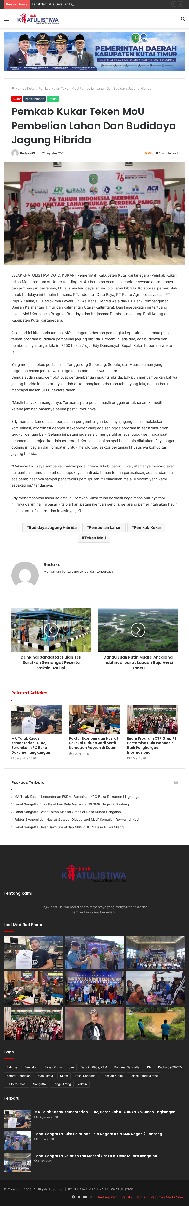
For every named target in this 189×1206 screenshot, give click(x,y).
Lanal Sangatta (85, 1075)
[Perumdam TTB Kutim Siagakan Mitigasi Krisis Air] (155, 1023)
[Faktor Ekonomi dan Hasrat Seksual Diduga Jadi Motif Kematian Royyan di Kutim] (94, 719)
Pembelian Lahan (105, 527)
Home (19, 88)
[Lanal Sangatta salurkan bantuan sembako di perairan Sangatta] (155, 988)
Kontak (142, 1197)
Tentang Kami (107, 1197)
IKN (148, 1067)
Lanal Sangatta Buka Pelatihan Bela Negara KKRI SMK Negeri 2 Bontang (71, 804)
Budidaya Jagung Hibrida (53, 527)
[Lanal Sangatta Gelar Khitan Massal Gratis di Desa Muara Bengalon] (155, 952)
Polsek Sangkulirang (143, 1075)
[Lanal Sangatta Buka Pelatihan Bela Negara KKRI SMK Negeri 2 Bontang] (94, 952)
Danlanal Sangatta (127, 1067)
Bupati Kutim (53, 1067)
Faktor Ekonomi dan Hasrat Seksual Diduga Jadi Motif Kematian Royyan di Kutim (93, 743)
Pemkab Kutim (113, 1075)
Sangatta (39, 1084)
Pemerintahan (34, 99)
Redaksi (26, 153)
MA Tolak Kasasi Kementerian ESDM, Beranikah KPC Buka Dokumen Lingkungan (30, 745)
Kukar (31, 88)
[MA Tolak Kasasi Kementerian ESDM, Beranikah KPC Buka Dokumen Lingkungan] (36, 719)
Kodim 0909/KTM (170, 1067)
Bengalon (30, 1067)
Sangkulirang (62, 1084)
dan (71, 1067)
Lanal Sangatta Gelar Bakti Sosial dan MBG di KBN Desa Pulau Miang (69, 827)
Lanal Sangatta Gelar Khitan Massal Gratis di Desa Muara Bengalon (83, 4)
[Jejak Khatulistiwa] (38, 18)
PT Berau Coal (16, 1084)
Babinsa (11, 1067)
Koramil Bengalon (18, 1075)
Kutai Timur (45, 1075)
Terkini (52, 99)
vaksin (82, 1084)
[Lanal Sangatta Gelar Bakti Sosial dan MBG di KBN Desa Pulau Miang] (94, 988)
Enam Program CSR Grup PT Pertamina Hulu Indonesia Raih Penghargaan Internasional (152, 745)
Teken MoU (95, 537)
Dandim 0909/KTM (94, 1067)
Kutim (64, 1075)
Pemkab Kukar (147, 527)
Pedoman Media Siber (167, 1197)
